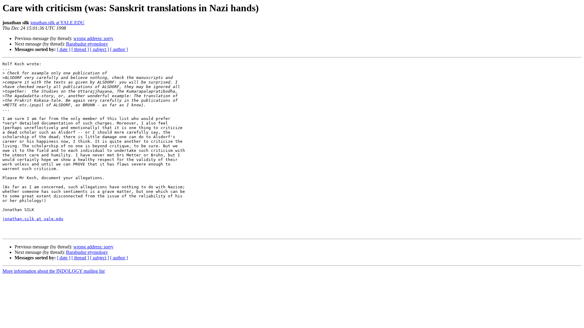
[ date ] (63, 49)
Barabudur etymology (87, 43)
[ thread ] (80, 49)
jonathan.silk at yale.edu (32, 219)
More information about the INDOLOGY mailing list (53, 271)
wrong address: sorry (93, 38)
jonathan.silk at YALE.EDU (57, 22)
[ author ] (119, 49)
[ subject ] (99, 49)
